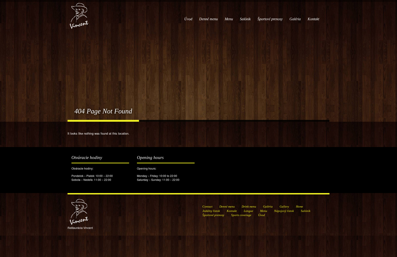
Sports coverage (241, 215)
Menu (229, 19)
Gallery (284, 206)
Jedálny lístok (211, 211)
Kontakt (313, 19)
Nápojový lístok (284, 211)
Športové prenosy (270, 19)
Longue (248, 211)
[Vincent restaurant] (79, 13)
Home (299, 206)
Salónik (245, 19)
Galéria (295, 19)
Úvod (188, 19)
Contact (207, 206)
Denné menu (208, 19)
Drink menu (249, 206)
